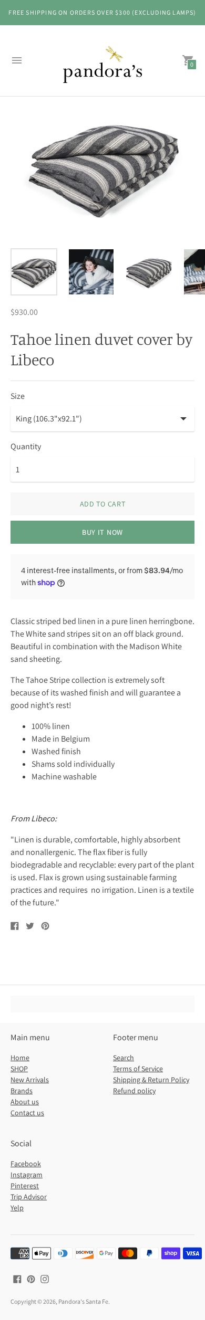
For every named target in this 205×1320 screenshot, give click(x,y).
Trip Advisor (29, 1196)
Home (20, 1057)
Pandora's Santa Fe (83, 1301)
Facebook (26, 1163)
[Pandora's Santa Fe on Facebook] (17, 1278)
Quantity (26, 446)
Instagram (27, 1174)
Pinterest (25, 1185)
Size (18, 396)
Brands (22, 1090)
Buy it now (102, 532)
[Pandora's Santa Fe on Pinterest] (31, 1278)
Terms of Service (138, 1068)
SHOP (19, 1068)
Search (123, 1057)
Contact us (27, 1112)
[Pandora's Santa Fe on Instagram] (44, 1278)
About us (25, 1101)
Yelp (17, 1207)
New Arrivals (30, 1079)
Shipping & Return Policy (151, 1079)
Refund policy (134, 1090)
